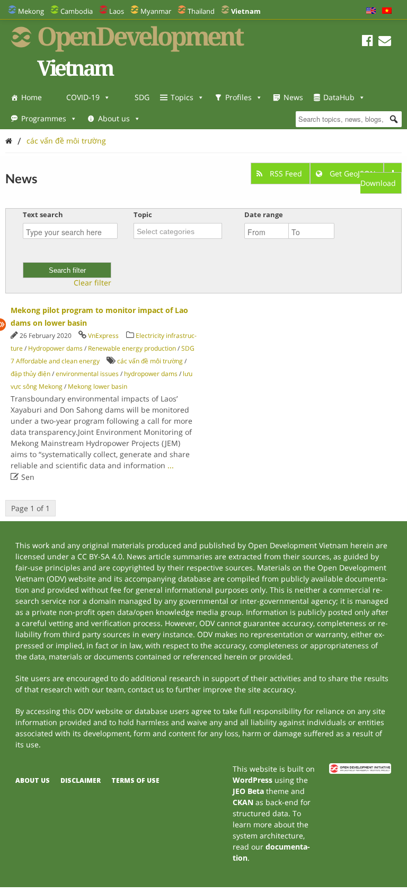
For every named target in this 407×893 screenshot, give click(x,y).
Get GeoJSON (353, 173)
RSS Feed (286, 173)
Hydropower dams (55, 348)
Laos (116, 11)
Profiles (238, 97)
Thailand (201, 11)
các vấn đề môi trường (66, 141)
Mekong (31, 11)
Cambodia (76, 11)
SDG (142, 97)
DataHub (339, 97)
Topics (182, 97)
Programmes (43, 118)
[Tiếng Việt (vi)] (387, 11)
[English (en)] (371, 11)
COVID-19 (83, 97)
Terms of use (135, 780)
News (293, 97)
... (170, 465)
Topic (143, 214)
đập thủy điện (30, 373)
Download (378, 183)
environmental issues (87, 373)
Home (31, 97)
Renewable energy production (132, 348)
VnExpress (103, 335)
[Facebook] (367, 42)
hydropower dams (151, 373)
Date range (263, 214)
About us (114, 118)
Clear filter (92, 283)
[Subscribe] (384, 42)
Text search (43, 214)
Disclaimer (80, 780)
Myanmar (155, 11)
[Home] (8, 141)
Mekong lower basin (97, 386)
